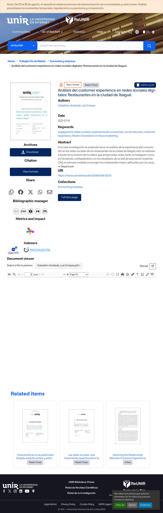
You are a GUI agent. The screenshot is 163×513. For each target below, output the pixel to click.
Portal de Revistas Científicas (81, 488)
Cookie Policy (87, 504)
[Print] (122, 274)
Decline (132, 505)
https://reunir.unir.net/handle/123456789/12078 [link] (84, 176)
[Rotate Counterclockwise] (113, 274)
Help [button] (100, 32)
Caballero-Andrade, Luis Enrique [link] (76, 105)
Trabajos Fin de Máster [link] (32, 61)
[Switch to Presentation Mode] (118, 274)
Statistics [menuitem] (79, 32)
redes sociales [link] (82, 132)
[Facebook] (4, 491)
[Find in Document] (14, 274)
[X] (9, 491)
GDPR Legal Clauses (109, 504)
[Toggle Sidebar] (9, 274)
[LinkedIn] (20, 491)
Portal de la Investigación (81, 493)
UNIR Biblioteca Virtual (81, 482)
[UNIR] (20, 485)
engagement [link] (65, 132)
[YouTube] (27, 491)
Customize (145, 505)
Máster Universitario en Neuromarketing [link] (95, 136)
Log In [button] (119, 32)
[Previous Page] (22, 274)
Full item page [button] (69, 197)
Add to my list (147, 85)
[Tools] (152, 274)
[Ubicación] (33, 491)
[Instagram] (15, 491)
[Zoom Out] (64, 274)
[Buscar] (149, 45)
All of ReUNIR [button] (51, 32)
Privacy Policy (68, 504)
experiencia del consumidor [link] (108, 132)
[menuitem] (51, 32)
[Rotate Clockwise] (108, 274)
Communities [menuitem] (21, 32)
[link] (30, 152)
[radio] (133, 274)
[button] (130, 32)
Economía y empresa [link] (62, 61)
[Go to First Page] (19, 274)
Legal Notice (50, 504)
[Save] (127, 274)
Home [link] (11, 61)
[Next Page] (39, 274)
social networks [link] (134, 132)
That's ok (120, 505)
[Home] (32, 20)
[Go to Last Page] (42, 274)
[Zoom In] (68, 274)
